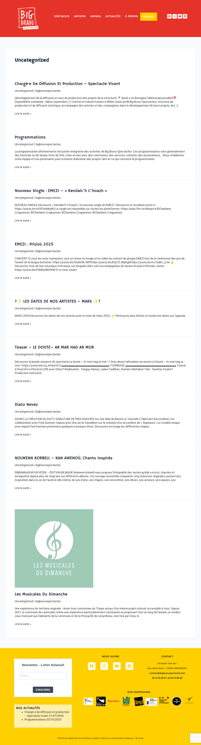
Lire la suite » (23, 113)
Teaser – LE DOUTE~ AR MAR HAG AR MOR (54, 347)
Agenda (95, 16)
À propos (131, 16)
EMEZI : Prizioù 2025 (34, 244)
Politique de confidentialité (111, 738)
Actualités (113, 16)
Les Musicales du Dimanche (41, 594)
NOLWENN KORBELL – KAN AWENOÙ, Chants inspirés (63, 458)
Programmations (30, 137)
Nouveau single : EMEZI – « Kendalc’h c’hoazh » (61, 190)
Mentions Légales (91, 738)
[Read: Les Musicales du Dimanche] (54, 548)
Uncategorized (24, 90)
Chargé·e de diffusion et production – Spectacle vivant (67, 83)
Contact (149, 16)
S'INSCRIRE (43, 690)
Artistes (80, 16)
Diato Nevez (26, 404)
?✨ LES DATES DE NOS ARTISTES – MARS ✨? (57, 301)
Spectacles (61, 16)
